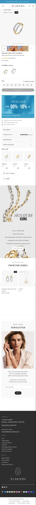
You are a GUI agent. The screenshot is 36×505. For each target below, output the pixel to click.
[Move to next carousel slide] (34, 284)
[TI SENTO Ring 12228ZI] (14, 71)
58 (23, 85)
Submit (18, 393)
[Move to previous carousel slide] (1, 284)
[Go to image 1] (4, 48)
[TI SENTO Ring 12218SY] (29, 156)
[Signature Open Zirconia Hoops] (9, 278)
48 (4, 85)
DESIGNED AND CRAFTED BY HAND (12, 120)
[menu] (18, 499)
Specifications (7, 139)
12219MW (4, 164)
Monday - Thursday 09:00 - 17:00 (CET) (13, 422)
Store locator (5, 460)
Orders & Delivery (7, 443)
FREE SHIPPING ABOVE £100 (11, 122)
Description (6, 129)
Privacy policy (25, 501)
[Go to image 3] (15, 48)
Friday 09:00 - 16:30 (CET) (9, 425)
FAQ (3, 438)
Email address (8, 384)
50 (7, 85)
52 (11, 85)
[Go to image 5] (25, 48)
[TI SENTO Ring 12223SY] (18, 156)
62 (31, 85)
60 (27, 85)
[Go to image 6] (31, 48)
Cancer (21, 289)
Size (3, 81)
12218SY (26, 164)
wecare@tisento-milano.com (10, 431)
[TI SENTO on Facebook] (2, 487)
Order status (5, 440)
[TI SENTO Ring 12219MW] (7, 156)
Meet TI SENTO (6, 458)
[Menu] (3, 6)
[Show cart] (33, 6)
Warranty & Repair (7, 449)
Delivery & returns (8, 144)
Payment (4, 445)
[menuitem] (15, 501)
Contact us (5, 462)
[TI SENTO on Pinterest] (4, 487)
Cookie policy (11, 503)
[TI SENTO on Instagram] (6, 487)
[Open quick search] (30, 6)
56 (19, 85)
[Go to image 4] (20, 48)
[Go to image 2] (9, 48)
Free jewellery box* (9, 124)
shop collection (18, 248)
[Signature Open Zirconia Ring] (5, 71)
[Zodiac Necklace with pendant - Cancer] (26, 278)
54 (15, 85)
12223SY (15, 164)
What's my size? (29, 81)
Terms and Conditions (14, 501)
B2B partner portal (7, 464)
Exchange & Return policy (9, 447)
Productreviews (18, 134)
